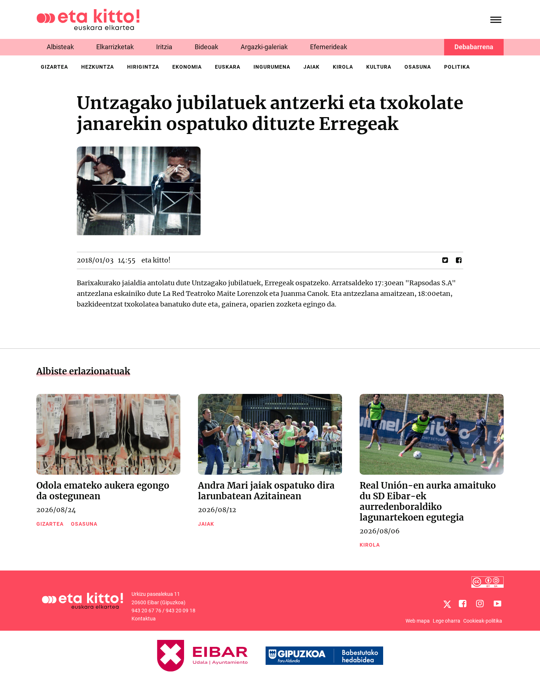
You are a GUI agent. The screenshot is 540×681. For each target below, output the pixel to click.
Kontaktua (144, 619)
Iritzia (164, 47)
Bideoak (206, 47)
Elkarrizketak (115, 47)
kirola (343, 67)
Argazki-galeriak (264, 47)
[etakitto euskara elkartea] (88, 19)
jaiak (311, 67)
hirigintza (143, 67)
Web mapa (418, 621)
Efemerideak (328, 47)
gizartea (54, 67)
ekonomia (187, 67)
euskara (227, 67)
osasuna (417, 67)
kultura (378, 67)
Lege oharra (446, 621)
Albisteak (60, 47)
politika (457, 67)
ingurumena (271, 67)
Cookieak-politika (482, 621)
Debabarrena (473, 47)
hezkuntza (97, 67)
